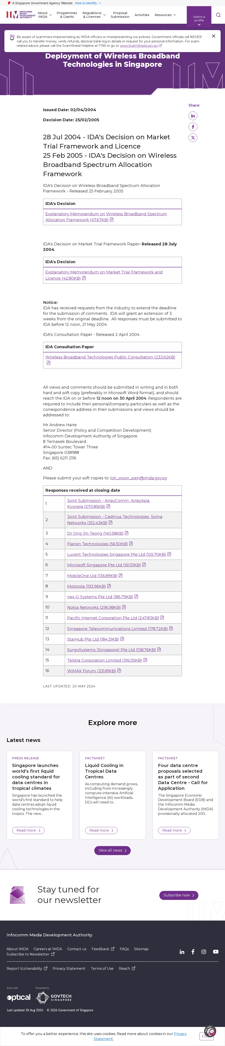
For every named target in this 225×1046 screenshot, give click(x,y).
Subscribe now (177, 895)
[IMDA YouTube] (215, 951)
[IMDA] (21, 15)
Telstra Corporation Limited (104, 660)
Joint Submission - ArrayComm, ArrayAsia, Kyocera (108, 503)
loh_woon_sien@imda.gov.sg (138, 478)
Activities (142, 15)
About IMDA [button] (42, 15)
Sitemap (141, 949)
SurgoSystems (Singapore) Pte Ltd (111, 649)
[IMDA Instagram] (203, 951)
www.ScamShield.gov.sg (139, 46)
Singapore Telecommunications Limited (117, 628)
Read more (26, 830)
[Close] (213, 36)
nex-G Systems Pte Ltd (100, 597)
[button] (193, 115)
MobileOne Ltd (92, 575)
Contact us (76, 949)
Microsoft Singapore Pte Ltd (104, 565)
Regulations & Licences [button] (92, 15)
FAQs (124, 949)
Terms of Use (102, 968)
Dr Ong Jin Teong (95, 533)
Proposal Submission (120, 15)
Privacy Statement (69, 968)
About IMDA (17, 949)
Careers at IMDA (48, 949)
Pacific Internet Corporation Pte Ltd (113, 618)
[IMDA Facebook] (192, 951)
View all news (110, 850)
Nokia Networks (94, 607)
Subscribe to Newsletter (28, 954)
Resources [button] (163, 15)
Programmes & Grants (67, 15)
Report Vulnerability (24, 968)
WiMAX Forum (91, 671)
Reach (124, 968)
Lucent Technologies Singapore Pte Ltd (116, 554)
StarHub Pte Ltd (93, 639)
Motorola (86, 586)
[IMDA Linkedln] (182, 951)
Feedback (100, 949)
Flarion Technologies (97, 544)
